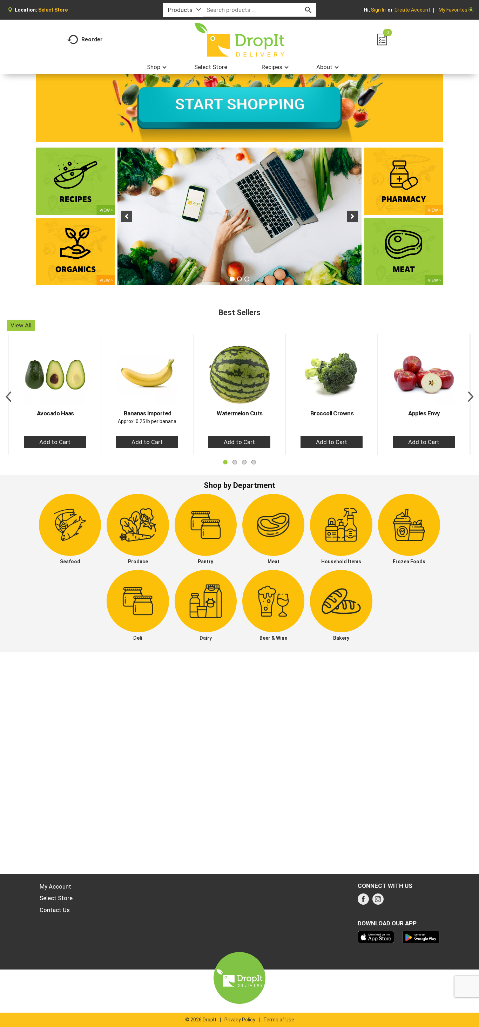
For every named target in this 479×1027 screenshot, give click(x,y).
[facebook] (363, 901)
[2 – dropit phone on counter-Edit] (239, 216)
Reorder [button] (92, 39)
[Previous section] (8, 394)
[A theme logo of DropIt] (239, 39)
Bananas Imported (147, 413)
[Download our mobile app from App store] (376, 936)
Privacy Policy (239, 1019)
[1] (232, 279)
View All (21, 325)
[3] (246, 279)
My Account (55, 886)
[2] (239, 279)
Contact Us (55, 909)
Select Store (56, 898)
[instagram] (378, 901)
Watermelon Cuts (240, 413)
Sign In (378, 10)
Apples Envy (424, 413)
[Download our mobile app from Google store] (421, 936)
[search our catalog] (308, 9)
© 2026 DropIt (200, 1019)
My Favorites (453, 10)
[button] (126, 216)
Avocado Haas (55, 413)
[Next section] (470, 394)
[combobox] (183, 10)
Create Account (412, 10)
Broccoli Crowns (332, 413)
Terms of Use (278, 1019)
